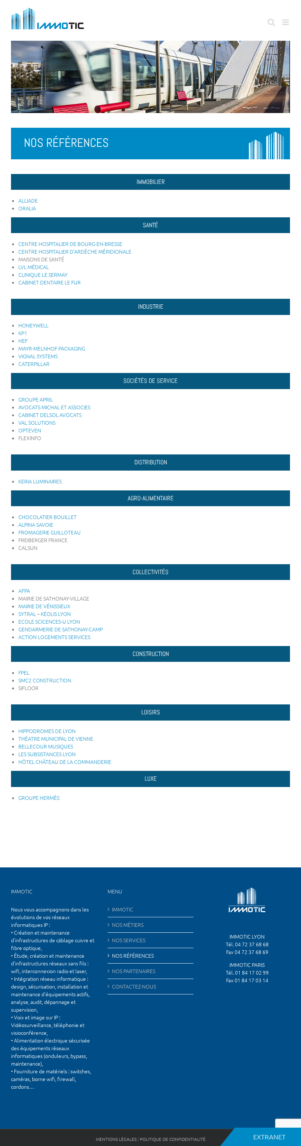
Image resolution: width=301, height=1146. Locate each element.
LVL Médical (33, 267)
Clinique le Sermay (43, 274)
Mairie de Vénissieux (44, 606)
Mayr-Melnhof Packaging (51, 348)
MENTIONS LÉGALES (116, 1139)
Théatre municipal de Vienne (55, 738)
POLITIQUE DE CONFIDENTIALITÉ (173, 1139)
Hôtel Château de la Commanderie (64, 761)
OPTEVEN (29, 430)
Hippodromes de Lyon (47, 731)
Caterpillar (34, 363)
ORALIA (27, 208)
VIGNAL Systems (38, 356)
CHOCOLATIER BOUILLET (47, 517)
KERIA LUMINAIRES (40, 481)
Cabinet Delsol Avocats (49, 414)
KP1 (22, 333)
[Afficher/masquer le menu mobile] (286, 22)
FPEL (23, 672)
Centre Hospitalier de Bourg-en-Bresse (70, 243)
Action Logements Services (54, 637)
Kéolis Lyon (56, 613)
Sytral (27, 613)
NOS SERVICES (128, 940)
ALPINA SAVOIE (35, 524)
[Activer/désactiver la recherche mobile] (271, 22)
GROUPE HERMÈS (38, 797)
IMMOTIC (122, 909)
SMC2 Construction (44, 680)
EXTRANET (262, 1136)
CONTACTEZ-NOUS (134, 986)
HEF (23, 340)
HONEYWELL (33, 325)
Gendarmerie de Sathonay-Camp (60, 629)
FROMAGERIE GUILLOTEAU (49, 532)
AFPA (24, 590)
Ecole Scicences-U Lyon (49, 621)
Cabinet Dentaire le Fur (49, 282)
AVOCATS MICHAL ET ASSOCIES (54, 407)
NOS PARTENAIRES (133, 971)
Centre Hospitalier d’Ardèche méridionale (74, 251)
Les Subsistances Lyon (47, 754)
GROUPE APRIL (35, 399)
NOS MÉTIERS (128, 924)
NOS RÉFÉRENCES (133, 955)
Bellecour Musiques (45, 746)
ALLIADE (28, 200)
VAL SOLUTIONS (36, 422)
